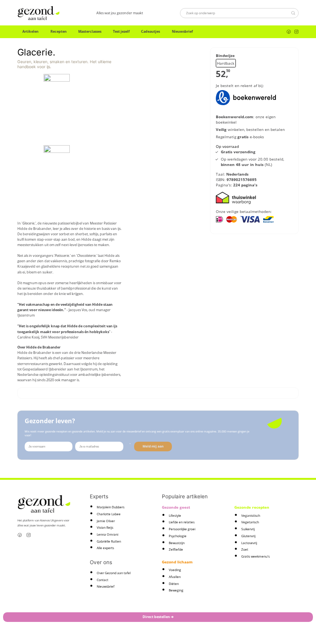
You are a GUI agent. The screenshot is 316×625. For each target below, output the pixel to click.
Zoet (244, 549)
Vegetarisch (250, 522)
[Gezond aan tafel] (38, 13)
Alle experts (105, 548)
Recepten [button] (58, 31)
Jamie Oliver (106, 521)
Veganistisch (250, 515)
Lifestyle (175, 515)
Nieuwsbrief (182, 31)
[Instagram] (296, 31)
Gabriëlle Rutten (109, 541)
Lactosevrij (249, 543)
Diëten (174, 583)
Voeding (175, 570)
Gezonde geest (176, 507)
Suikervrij (248, 529)
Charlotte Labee (109, 514)
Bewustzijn (177, 543)
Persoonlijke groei (182, 529)
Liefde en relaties (182, 522)
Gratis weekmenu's (255, 556)
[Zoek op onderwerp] (293, 12)
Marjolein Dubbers (110, 507)
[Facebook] (288, 31)
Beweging (176, 590)
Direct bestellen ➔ (158, 616)
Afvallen (175, 577)
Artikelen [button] (30, 31)
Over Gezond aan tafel (114, 573)
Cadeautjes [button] (150, 31)
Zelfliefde (176, 549)
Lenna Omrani (107, 534)
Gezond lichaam (177, 562)
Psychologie (178, 536)
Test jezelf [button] (121, 31)
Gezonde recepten (251, 507)
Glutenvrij (248, 536)
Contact (102, 580)
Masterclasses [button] (89, 31)
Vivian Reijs (105, 527)
